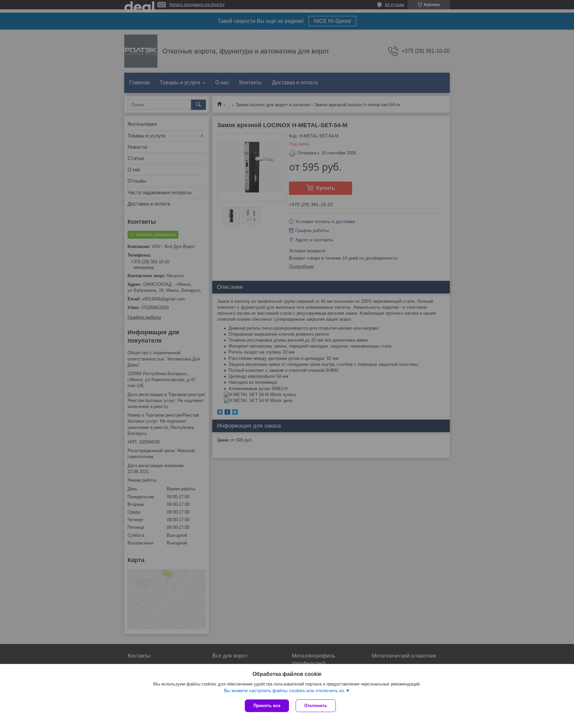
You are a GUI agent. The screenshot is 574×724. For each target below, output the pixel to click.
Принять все (266, 705)
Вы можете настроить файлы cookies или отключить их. (284, 690)
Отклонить (315, 705)
